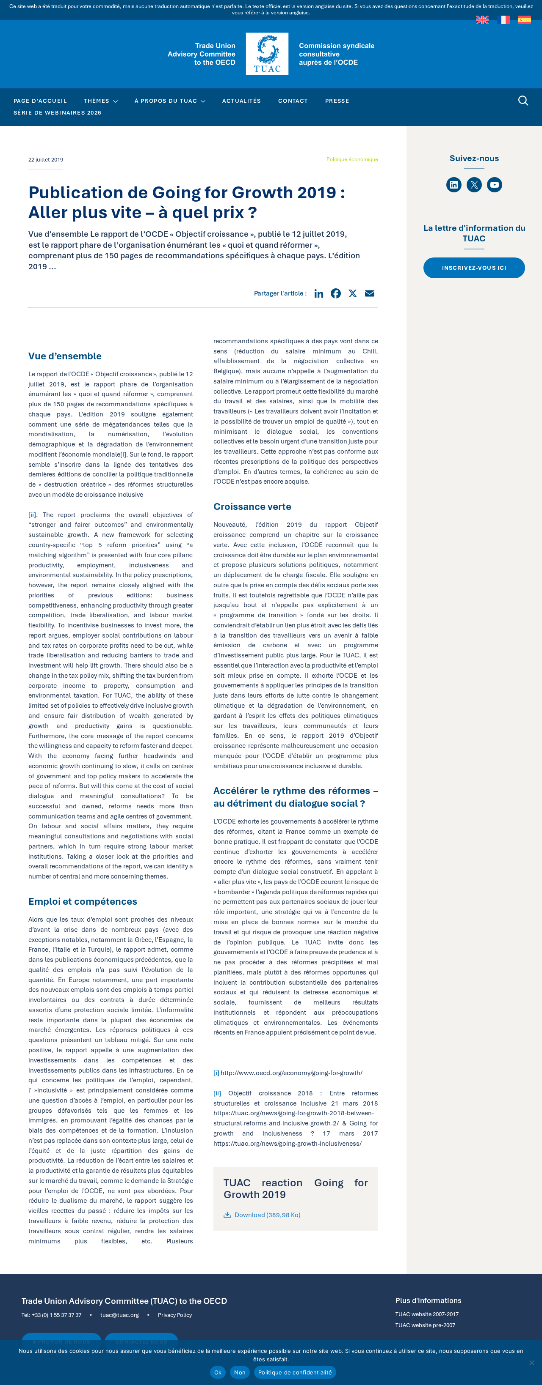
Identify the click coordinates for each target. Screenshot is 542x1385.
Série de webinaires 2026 (58, 112)
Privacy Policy (175, 1315)
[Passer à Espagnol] (524, 20)
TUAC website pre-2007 (425, 1325)
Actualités (241, 101)
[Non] (531, 1362)
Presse (337, 101)
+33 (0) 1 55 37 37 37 (56, 1315)
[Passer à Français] (503, 20)
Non (240, 1372)
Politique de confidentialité (295, 1372)
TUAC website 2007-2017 (427, 1314)
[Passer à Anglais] (482, 20)
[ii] (32, 515)
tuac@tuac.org (119, 1315)
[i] (123, 454)
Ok (218, 1372)
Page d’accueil (40, 101)
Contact (293, 101)
